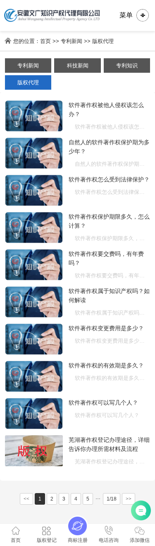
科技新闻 (77, 65)
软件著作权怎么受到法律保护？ (109, 179)
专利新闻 (71, 41)
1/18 (112, 499)
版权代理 (103, 41)
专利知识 (127, 65)
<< (26, 499)
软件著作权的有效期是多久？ (106, 365)
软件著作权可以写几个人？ (103, 402)
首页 (45, 41)
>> (128, 499)
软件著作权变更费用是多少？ (106, 328)
